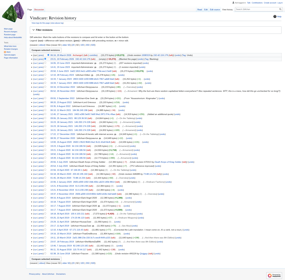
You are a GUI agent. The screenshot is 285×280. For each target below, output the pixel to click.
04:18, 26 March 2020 (60, 174)
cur (35, 59)
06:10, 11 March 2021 (60, 110)
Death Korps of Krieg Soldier (168, 162)
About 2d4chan (48, 274)
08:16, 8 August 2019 (60, 198)
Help (279, 16)
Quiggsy (144, 253)
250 (87, 45)
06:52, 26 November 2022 (62, 91)
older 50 (66, 45)
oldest (42, 45)
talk (86, 55)
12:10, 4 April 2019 (59, 230)
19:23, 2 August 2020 (60, 146)
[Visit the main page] (13, 12)
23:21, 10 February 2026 (62, 59)
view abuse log (57, 23)
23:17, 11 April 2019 (59, 226)
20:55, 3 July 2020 (59, 162)
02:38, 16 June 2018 (60, 253)
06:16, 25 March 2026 (60, 55)
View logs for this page (41, 23)
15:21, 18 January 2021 (61, 130)
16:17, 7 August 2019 (60, 206)
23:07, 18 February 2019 (62, 241)
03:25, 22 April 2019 (59, 218)
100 (82, 45)
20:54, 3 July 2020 (59, 166)
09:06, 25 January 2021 (61, 118)
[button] (155, 30)
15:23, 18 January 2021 (61, 122)
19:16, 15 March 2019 (60, 233)
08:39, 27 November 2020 (62, 138)
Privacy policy (34, 274)
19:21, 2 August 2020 (60, 150)
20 (73, 45)
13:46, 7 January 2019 (61, 245)
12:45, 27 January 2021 (61, 114)
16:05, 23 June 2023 (60, 63)
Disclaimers (61, 274)
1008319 (146, 55)
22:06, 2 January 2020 (61, 182)
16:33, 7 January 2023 (61, 79)
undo (177, 55)
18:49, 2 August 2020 (60, 158)
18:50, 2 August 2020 (60, 154)
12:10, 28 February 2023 (62, 75)
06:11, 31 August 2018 (61, 249)
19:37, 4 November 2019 (62, 194)
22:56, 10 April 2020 (59, 170)
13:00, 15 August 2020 (61, 142)
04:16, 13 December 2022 (62, 87)
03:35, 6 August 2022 (60, 106)
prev (41, 55)
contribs (93, 55)
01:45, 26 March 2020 (60, 178)
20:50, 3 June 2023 (59, 71)
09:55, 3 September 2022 (62, 98)
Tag (184, 55)
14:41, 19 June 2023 (60, 67)
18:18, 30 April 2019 (59, 213)
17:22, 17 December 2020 (62, 134)
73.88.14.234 (149, 174)
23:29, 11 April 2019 (59, 222)
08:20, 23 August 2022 (61, 102)
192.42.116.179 (160, 55)
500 (93, 45)
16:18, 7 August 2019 (60, 202)
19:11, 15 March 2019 (60, 237)
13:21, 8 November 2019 (62, 186)
